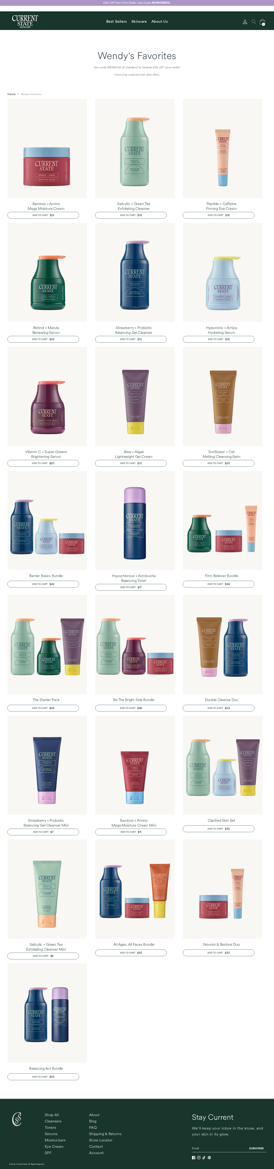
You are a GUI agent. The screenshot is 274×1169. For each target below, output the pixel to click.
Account (96, 1153)
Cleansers (53, 1121)
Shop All (52, 1115)
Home (11, 94)
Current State (21, 1164)
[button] (139, 21)
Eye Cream (54, 1146)
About (94, 1115)
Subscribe (256, 1148)
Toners (50, 1127)
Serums (51, 1134)
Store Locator (100, 1140)
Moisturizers (55, 1140)
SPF (48, 1153)
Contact (96, 1146)
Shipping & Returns (105, 1134)
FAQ (93, 1127)
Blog (93, 1121)
